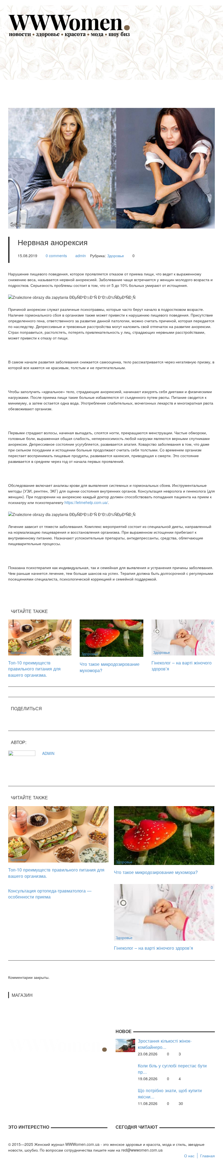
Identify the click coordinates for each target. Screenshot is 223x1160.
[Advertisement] (120, 69)
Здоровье (115, 255)
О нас (189, 1155)
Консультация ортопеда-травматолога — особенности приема (49, 893)
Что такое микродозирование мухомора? (110, 667)
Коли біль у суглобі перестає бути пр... (172, 1068)
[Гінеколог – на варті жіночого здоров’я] (183, 637)
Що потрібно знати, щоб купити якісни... (170, 1093)
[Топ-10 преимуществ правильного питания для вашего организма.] (40, 637)
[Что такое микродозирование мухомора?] (111, 637)
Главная (207, 1155)
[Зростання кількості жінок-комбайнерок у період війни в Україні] (125, 1045)
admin (80, 255)
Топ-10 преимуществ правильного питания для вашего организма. (34, 668)
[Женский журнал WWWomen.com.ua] (69, 25)
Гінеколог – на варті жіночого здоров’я (181, 665)
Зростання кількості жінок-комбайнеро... (164, 1044)
